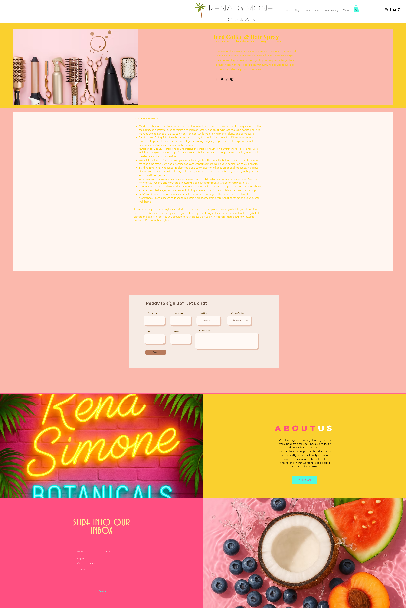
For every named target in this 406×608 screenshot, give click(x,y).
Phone (176, 332)
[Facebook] (390, 10)
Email (150, 332)
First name (152, 313)
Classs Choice (237, 313)
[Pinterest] (399, 10)
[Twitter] (222, 79)
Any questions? (205, 330)
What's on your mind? (87, 563)
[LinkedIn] (227, 79)
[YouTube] (395, 10)
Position (203, 313)
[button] (356, 8)
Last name (178, 313)
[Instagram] (386, 10)
